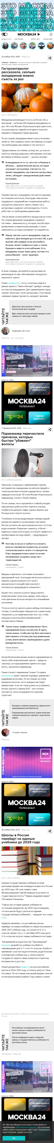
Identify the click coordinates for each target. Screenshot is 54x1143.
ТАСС (4, 917)
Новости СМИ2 (8, 380)
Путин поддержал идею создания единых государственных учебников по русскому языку (30, 1040)
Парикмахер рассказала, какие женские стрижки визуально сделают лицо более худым (31, 715)
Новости (13, 62)
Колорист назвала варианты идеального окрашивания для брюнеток (31, 706)
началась (6, 945)
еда (12, 338)
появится (25, 967)
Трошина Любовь (19, 732)
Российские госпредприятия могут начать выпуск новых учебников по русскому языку (28, 1030)
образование (7, 1054)
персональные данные (26, 1127)
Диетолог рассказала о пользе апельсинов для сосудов (26, 307)
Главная (5, 62)
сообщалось (14, 283)
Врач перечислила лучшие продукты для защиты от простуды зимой (31, 314)
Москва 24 (27, 34)
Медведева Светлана (21, 331)
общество (6, 338)
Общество (25, 57)
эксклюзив (19, 338)
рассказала (7, 675)
